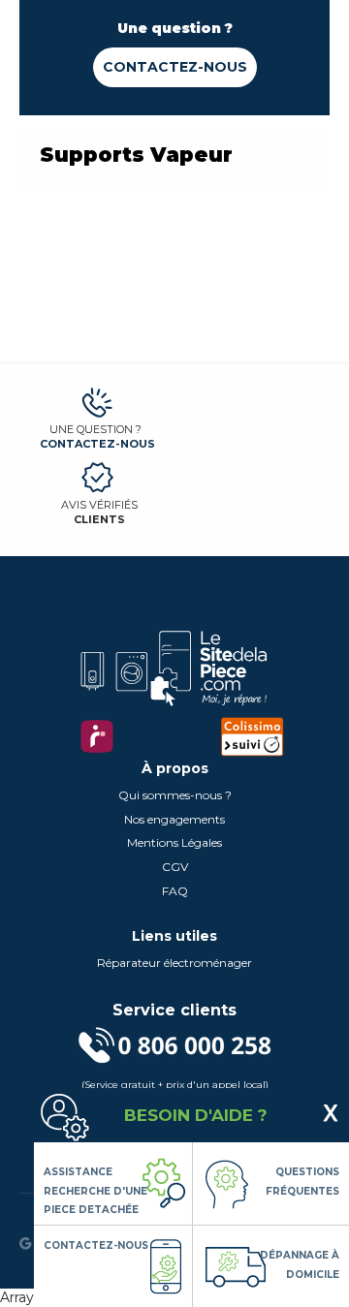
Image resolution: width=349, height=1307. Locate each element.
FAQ (175, 891)
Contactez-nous (175, 67)
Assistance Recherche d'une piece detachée (95, 1191)
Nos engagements (174, 819)
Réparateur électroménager (174, 962)
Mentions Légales (174, 842)
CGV (175, 866)
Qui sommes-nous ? (175, 795)
